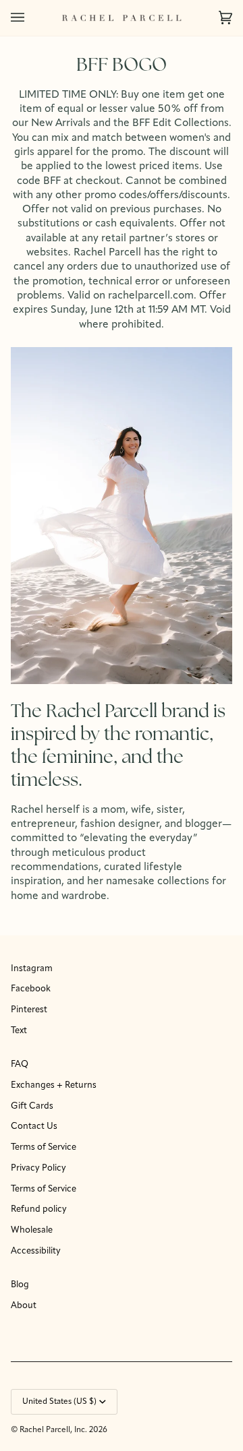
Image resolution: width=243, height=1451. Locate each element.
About (23, 1305)
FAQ (19, 1064)
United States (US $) (59, 1402)
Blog (20, 1284)
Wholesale (32, 1230)
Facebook (31, 989)
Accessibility (36, 1251)
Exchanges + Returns (54, 1085)
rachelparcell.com (151, 295)
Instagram (32, 968)
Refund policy (39, 1209)
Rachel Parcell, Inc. (54, 1430)
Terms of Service (43, 1147)
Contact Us (34, 1126)
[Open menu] (31, 18)
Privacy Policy (38, 1168)
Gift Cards (32, 1106)
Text (19, 1030)
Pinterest (29, 1010)
